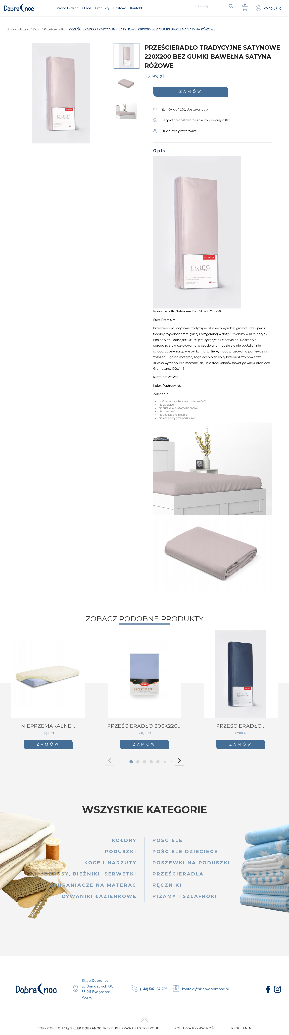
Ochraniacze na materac (92, 885)
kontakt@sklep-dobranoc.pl (205, 989)
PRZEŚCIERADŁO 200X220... (144, 726)
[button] (179, 760)
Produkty (102, 8)
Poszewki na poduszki (191, 862)
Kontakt (136, 8)
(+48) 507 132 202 (153, 989)
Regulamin (241, 1028)
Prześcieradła (178, 874)
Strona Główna (67, 8)
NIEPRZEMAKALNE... (48, 726)
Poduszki (121, 851)
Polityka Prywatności (195, 1028)
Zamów (191, 92)
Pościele (167, 840)
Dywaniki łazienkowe (99, 896)
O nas (86, 8)
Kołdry (124, 840)
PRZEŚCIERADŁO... (241, 726)
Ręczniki (167, 885)
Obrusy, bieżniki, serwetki (90, 874)
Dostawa (119, 8)
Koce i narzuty (110, 862)
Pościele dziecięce (185, 851)
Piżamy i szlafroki (184, 896)
